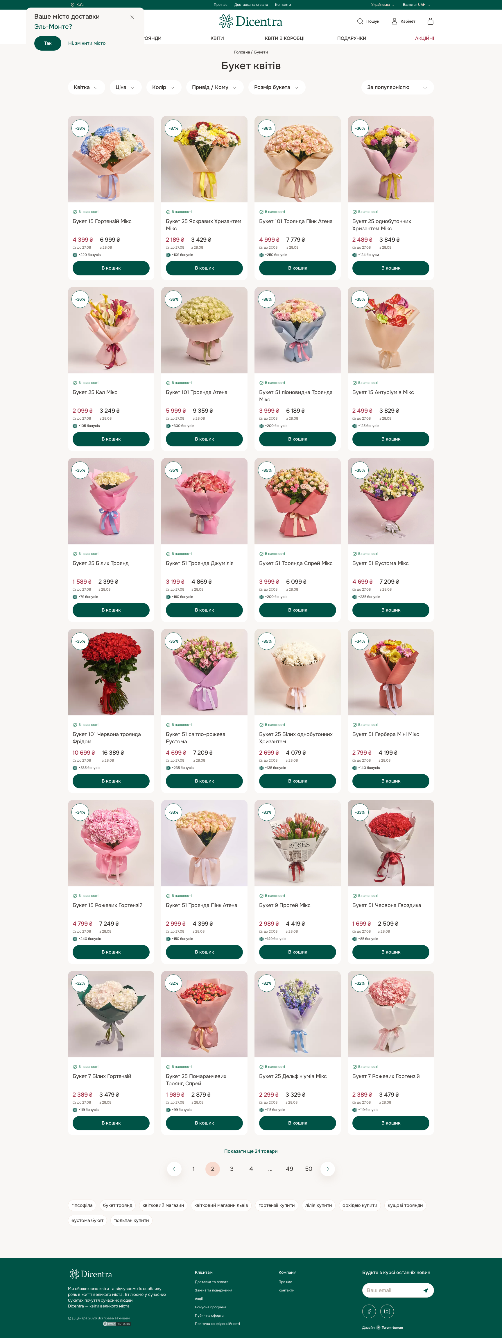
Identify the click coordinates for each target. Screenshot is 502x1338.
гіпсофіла (82, 1205)
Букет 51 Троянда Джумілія (200, 563)
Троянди (150, 38)
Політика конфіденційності (217, 1323)
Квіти (217, 38)
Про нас (220, 4)
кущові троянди (405, 1205)
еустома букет (87, 1220)
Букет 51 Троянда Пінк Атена (201, 905)
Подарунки (351, 38)
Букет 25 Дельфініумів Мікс (293, 1076)
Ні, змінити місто (87, 43)
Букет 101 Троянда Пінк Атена (296, 221)
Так (48, 43)
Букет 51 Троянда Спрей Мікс (296, 563)
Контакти (283, 4)
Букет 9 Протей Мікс (285, 905)
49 (289, 1169)
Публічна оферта (209, 1315)
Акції (199, 1298)
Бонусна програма (210, 1307)
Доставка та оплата (251, 4)
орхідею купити (360, 1205)
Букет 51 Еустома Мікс (380, 563)
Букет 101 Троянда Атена (196, 392)
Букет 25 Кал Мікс (95, 392)
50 (308, 1169)
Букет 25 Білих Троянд (101, 563)
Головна (242, 52)
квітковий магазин (163, 1205)
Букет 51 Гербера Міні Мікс (385, 734)
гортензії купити (277, 1205)
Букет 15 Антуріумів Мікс (383, 392)
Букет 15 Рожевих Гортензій (108, 905)
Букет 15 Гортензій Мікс (102, 221)
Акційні (424, 38)
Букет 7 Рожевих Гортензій (386, 1076)
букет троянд (117, 1205)
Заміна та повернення (213, 1290)
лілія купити (318, 1205)
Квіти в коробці (284, 38)
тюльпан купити (131, 1220)
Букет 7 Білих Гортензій (102, 1076)
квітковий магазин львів (221, 1205)
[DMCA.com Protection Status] (116, 1323)
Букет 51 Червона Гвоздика (386, 905)
